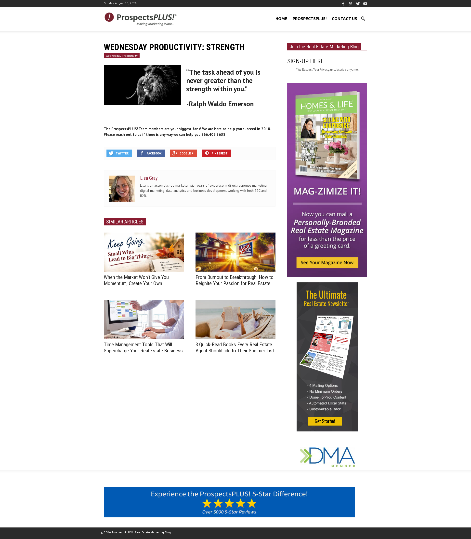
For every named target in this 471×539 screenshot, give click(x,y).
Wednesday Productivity (122, 55)
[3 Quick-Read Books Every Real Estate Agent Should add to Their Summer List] (235, 319)
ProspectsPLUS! (310, 18)
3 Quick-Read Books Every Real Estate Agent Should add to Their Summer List (235, 348)
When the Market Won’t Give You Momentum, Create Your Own (136, 280)
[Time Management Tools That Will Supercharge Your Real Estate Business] (144, 319)
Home (281, 18)
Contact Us (344, 18)
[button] (363, 18)
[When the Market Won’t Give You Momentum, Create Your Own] (144, 251)
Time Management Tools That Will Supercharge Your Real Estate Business (143, 348)
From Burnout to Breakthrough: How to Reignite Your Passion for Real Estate (235, 280)
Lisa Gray (148, 178)
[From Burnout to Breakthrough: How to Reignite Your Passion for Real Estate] (235, 251)
